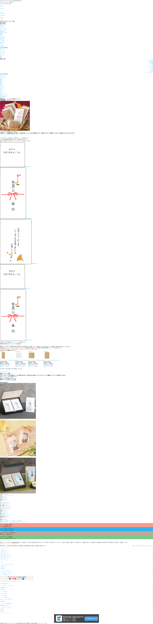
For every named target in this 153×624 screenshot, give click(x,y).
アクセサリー (3, 45)
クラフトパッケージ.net (6, 607)
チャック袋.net (4, 591)
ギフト (1, 91)
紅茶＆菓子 (2, 31)
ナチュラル (2, 51)
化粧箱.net (3, 589)
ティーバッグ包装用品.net (6, 603)
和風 (1, 56)
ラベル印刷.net (4, 595)
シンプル (2, 53)
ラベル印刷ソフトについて (6, 572)
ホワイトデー (3, 77)
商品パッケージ (3, 93)
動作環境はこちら (14, 342)
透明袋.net (3, 601)
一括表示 (2, 46)
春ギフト (2, 90)
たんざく (151, 71)
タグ (152, 67)
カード (151, 68)
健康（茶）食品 (3, 32)
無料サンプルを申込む (5, 366)
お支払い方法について (5, 551)
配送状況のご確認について (6, 555)
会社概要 (2, 568)
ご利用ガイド (3, 566)
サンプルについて (4, 559)
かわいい (2, 48)
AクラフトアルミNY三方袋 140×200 (51, 360)
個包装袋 (151, 61)
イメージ (4, 47)
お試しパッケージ (4, 95)
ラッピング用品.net (5, 597)
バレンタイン (3, 76)
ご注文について (4, 549)
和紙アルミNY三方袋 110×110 (21, 360)
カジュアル (2, 52)
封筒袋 (151, 63)
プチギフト (2, 92)
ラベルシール (150, 60)
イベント (4, 73)
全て (3, 22)
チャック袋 (150, 62)
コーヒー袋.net (4, 593)
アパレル (2, 43)
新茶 (1, 81)
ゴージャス (2, 55)
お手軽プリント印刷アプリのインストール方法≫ (10, 345)
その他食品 (2, 37)
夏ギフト (2, 82)
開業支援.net (3, 587)
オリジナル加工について (6, 574)
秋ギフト (2, 86)
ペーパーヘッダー (149, 72)
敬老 (1, 83)
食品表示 (2, 97)
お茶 (1, 25)
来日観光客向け (3, 96)
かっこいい (2, 50)
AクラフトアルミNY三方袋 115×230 (7, 360)
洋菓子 (1, 35)
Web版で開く (28, 166)
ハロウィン (2, 85)
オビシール (150, 66)
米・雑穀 (2, 40)
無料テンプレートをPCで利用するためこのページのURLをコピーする (8, 377)
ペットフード (3, 41)
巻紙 (152, 70)
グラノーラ (2, 36)
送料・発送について (5, 553)
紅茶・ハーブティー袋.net (6, 599)
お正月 (1, 75)
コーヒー (2, 27)
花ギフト (2, 38)
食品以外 (2, 42)
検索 (14, 21)
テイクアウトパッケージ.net (7, 585)
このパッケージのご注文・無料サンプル (8, 134)
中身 (3, 23)
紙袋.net (2, 609)
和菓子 (1, 33)
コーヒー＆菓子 (3, 28)
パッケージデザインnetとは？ (7, 564)
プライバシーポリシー (5, 570)
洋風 (1, 57)
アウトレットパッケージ (6, 613)
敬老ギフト (9, 380)
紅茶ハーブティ (3, 30)
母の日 (1, 78)
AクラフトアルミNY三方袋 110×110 (36, 360)
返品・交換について (5, 557)
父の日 (1, 80)
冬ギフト (2, 88)
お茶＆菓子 (2, 26)
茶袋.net (2, 611)
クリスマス (2, 87)
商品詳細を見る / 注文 (4, 365)
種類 (3, 58)
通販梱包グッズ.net (5, 605)
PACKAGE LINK (4, 583)
